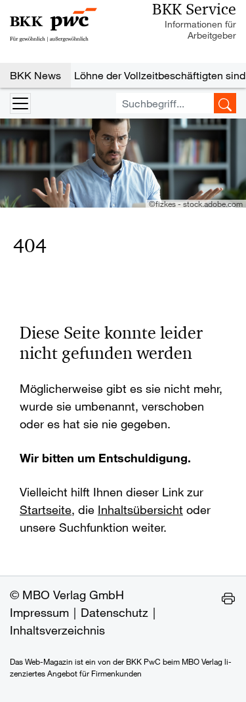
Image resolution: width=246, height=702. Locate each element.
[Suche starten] (225, 103)
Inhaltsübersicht (140, 509)
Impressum (39, 612)
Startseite (46, 509)
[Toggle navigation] (20, 103)
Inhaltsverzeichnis (57, 630)
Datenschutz (114, 612)
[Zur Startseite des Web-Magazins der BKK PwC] (53, 25)
